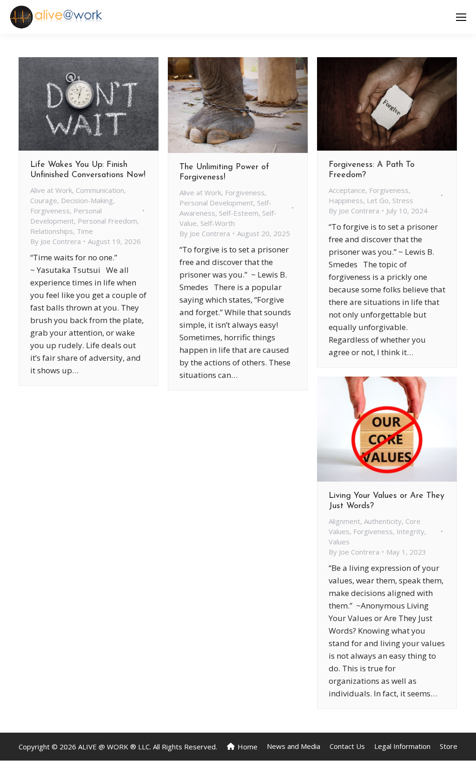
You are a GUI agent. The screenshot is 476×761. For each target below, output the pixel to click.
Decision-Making (87, 200)
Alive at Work (51, 190)
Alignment (344, 521)
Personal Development (216, 202)
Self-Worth (217, 223)
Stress (402, 200)
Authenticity (383, 521)
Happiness (346, 200)
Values (339, 541)
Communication (100, 190)
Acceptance (347, 190)
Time (85, 231)
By (55, 241)
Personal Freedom (107, 220)
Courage (43, 200)
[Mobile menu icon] (461, 17)
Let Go (378, 200)
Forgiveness (50, 210)
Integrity (410, 531)
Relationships (51, 231)
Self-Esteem (238, 213)
